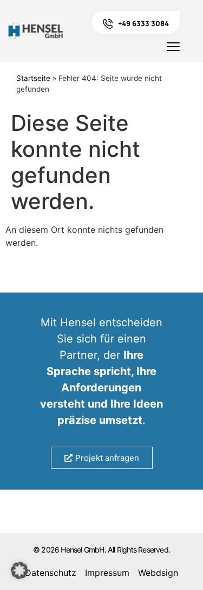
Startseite (33, 78)
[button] (19, 570)
